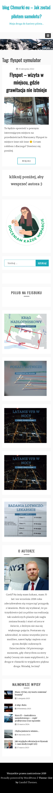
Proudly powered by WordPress (18, 777)
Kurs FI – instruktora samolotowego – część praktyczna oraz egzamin (27, 718)
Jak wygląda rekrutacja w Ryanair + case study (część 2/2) (31, 742)
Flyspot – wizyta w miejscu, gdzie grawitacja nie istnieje (26, 82)
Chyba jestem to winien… (27, 731)
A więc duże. (21, 705)
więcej (26, 161)
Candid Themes (28, 782)
